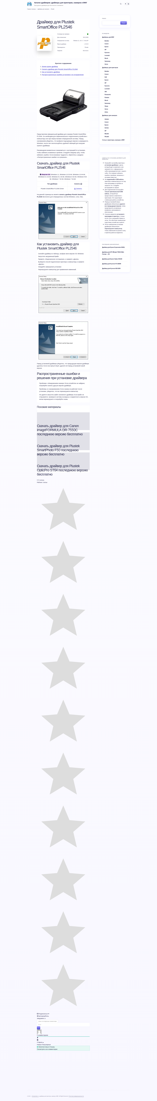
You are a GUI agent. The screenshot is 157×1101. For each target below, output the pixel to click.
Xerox (106, 64)
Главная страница (31, 9)
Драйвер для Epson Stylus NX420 (112, 259)
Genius (107, 128)
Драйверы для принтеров (110, 67)
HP (105, 49)
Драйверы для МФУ (108, 37)
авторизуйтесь (43, 1016)
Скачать (79, 188)
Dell (106, 77)
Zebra (106, 112)
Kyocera (107, 52)
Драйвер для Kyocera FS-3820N (111, 263)
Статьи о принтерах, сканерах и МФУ (113, 140)
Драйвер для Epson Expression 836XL (113, 247)
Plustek (52, 9)
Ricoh (106, 58)
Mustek (107, 133)
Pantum (107, 97)
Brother (107, 41)
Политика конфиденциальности (76, 1096)
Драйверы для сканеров (43, 9)
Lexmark (107, 55)
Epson (106, 46)
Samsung (107, 61)
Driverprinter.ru (35, 1096)
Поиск (104, 18)
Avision (107, 119)
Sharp (106, 106)
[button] (121, 4)
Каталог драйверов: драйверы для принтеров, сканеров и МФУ (60, 3)
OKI (106, 91)
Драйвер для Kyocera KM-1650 (111, 268)
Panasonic (108, 94)
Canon (107, 44)
